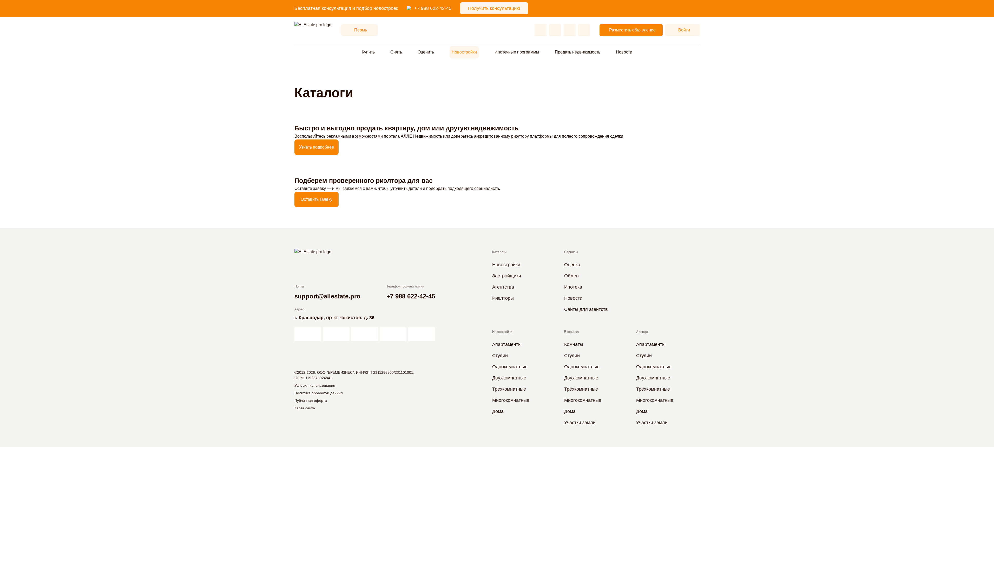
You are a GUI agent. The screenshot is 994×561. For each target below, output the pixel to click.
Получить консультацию (494, 8)
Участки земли (580, 422)
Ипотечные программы (517, 52)
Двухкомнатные (509, 377)
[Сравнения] (555, 30)
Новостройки (464, 52)
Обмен (571, 275)
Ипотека (573, 287)
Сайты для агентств (586, 309)
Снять (396, 52)
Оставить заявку (316, 199)
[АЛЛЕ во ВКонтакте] (364, 334)
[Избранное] (541, 30)
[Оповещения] (584, 30)
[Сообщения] (570, 30)
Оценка (572, 264)
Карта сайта (304, 408)
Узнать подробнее (316, 147)
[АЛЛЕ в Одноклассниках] (393, 334)
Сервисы (571, 252)
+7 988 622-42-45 (432, 8)
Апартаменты (507, 344)
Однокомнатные (510, 366)
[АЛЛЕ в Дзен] (336, 334)
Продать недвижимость (577, 52)
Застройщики (506, 275)
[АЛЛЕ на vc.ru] (307, 334)
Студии (500, 355)
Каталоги (499, 252)
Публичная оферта (310, 400)
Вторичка (571, 332)
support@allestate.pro (327, 296)
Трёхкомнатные (581, 389)
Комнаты (573, 344)
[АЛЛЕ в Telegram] (421, 334)
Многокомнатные (510, 400)
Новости (624, 52)
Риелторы (503, 298)
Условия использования (314, 385)
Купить (368, 52)
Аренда (642, 332)
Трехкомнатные (509, 389)
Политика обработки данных (318, 393)
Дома (498, 411)
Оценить (426, 52)
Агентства (503, 287)
